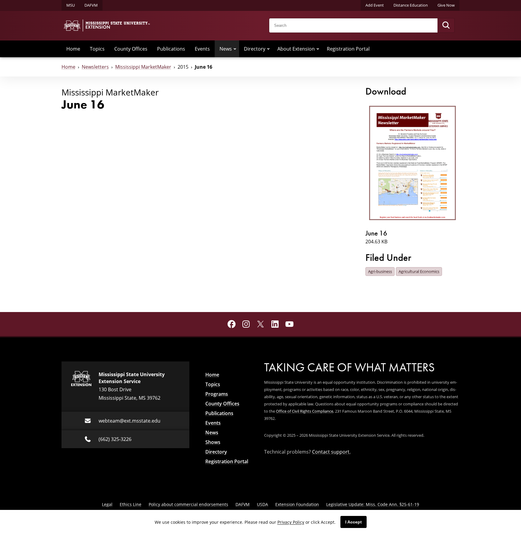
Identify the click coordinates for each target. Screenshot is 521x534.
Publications (171, 48)
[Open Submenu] (235, 49)
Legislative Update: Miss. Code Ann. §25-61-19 (372, 504)
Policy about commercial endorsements (188, 504)
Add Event (374, 5)
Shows (212, 442)
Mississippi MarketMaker (143, 67)
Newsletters (95, 67)
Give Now (446, 5)
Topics (97, 48)
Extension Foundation (297, 504)
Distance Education (410, 5)
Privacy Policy (290, 522)
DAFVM (91, 5)
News (225, 48)
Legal (107, 504)
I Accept (353, 522)
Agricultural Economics (419, 271)
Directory (254, 48)
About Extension (296, 48)
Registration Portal (348, 48)
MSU (70, 5)
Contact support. (331, 451)
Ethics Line (130, 504)
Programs (216, 394)
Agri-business (380, 271)
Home (73, 48)
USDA (262, 504)
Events (202, 48)
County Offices (130, 48)
